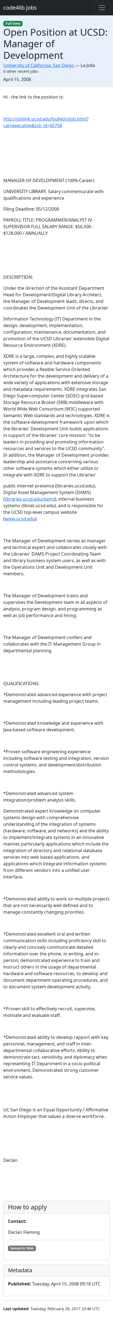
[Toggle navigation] (102, 7)
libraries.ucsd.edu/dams (30, 499)
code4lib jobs (20, 7)
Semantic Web (22, 1248)
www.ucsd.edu (20, 519)
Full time (12, 23)
